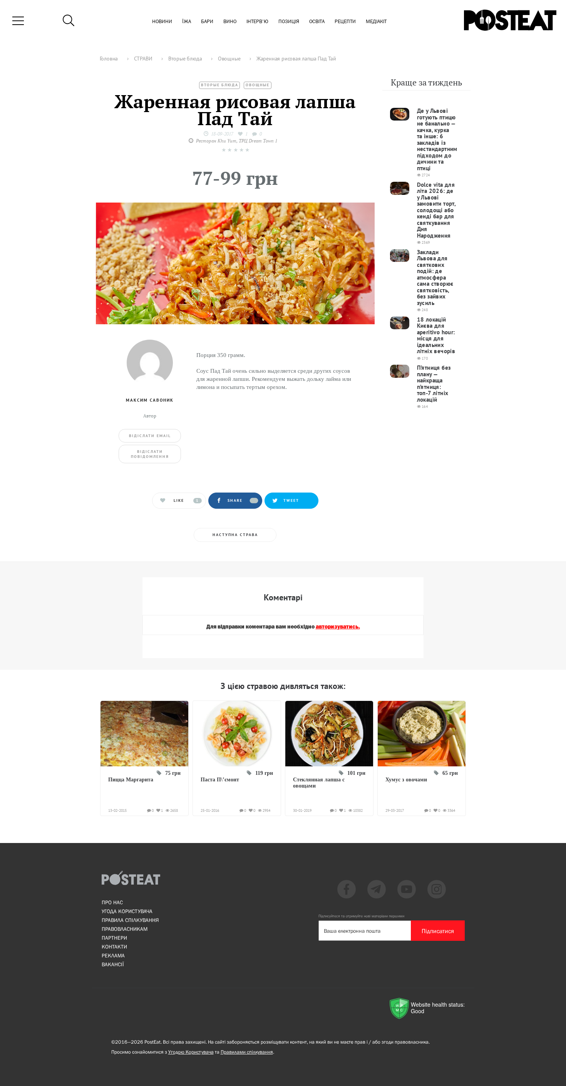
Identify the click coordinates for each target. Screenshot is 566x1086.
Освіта (317, 22)
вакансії (113, 964)
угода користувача (127, 911)
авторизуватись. (338, 627)
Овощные (258, 84)
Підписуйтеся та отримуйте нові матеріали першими (361, 916)
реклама (113, 955)
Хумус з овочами (406, 780)
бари (207, 22)
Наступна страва (235, 534)
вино (229, 22)
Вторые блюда (219, 84)
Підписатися (438, 930)
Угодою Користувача (191, 1052)
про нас (112, 902)
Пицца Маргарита (130, 780)
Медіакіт (376, 22)
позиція (288, 22)
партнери (114, 938)
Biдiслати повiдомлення (150, 454)
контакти (114, 947)
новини (162, 22)
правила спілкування (130, 920)
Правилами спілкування (247, 1052)
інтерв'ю (257, 22)
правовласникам (124, 929)
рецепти (345, 22)
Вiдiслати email (150, 435)
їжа (186, 22)
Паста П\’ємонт (220, 780)
